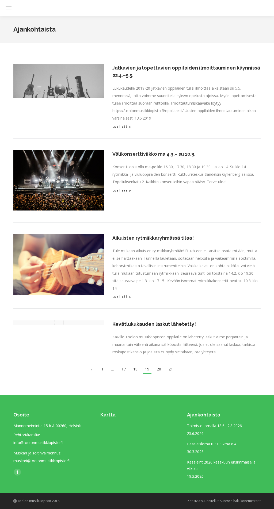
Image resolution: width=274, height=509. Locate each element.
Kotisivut (194, 501)
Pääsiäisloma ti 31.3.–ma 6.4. (212, 443)
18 (135, 369)
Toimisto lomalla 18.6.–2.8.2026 (214, 425)
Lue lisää (120, 127)
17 (123, 369)
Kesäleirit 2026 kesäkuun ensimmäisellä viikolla (221, 465)
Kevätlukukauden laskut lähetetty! (154, 324)
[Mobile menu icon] (8, 8)
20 (159, 369)
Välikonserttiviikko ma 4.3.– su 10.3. (153, 154)
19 (147, 369)
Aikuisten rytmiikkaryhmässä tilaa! (153, 238)
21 (171, 369)
